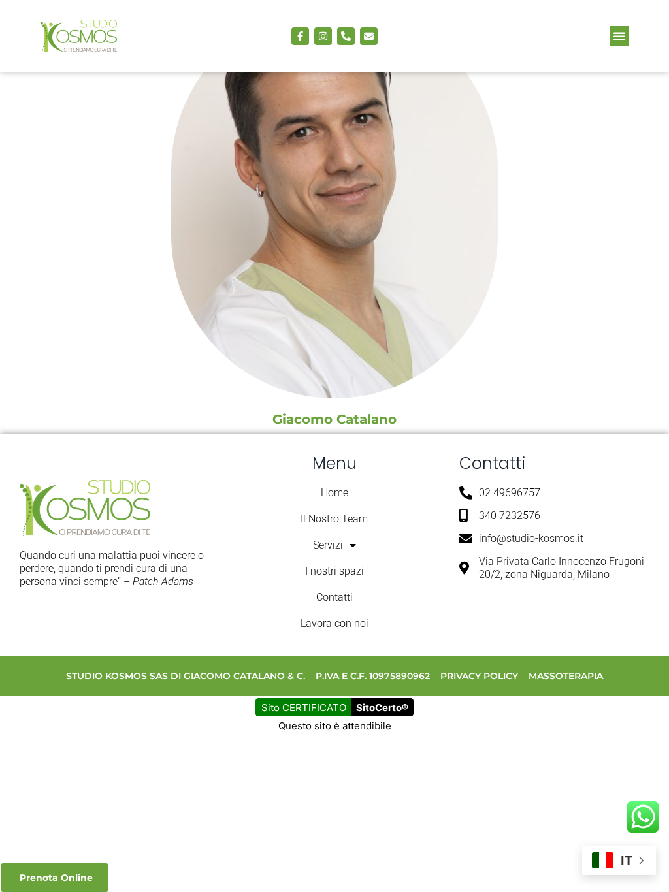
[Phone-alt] (346, 36)
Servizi (328, 545)
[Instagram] (323, 36)
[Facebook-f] (300, 36)
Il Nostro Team (334, 519)
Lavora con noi (334, 623)
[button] (619, 36)
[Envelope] (369, 36)
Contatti (334, 597)
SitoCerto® (382, 707)
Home (334, 492)
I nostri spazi (334, 571)
